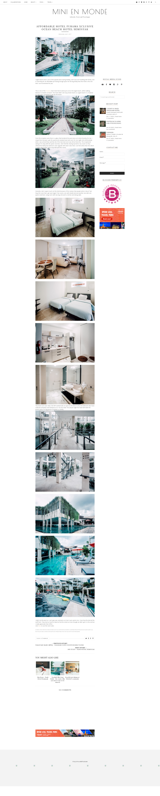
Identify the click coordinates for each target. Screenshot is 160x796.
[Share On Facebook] (88, 638)
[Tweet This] (86, 638)
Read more (118, 116)
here (39, 626)
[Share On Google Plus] (90, 638)
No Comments (110, 129)
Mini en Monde (80, 12)
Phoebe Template (53, 789)
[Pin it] (93, 638)
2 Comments (110, 140)
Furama (48, 91)
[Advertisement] (54, 739)
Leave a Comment (42, 638)
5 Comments (110, 118)
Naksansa (109, 132)
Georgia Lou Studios (70, 789)
